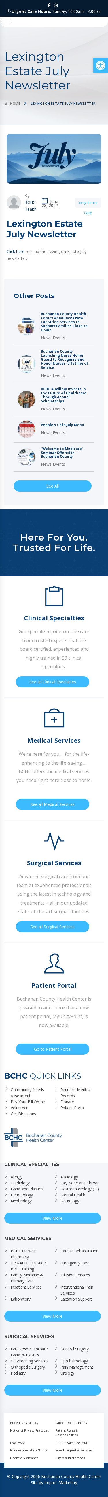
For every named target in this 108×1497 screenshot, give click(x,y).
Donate (67, 1101)
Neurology (69, 1201)
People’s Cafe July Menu (62, 425)
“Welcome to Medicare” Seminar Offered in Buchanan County (62, 453)
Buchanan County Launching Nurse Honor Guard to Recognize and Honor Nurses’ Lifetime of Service (64, 360)
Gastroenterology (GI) (79, 1189)
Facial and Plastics (27, 1189)
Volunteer (19, 1107)
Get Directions (23, 1113)
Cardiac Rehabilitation (79, 1251)
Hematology (22, 1195)
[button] (100, 65)
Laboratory (21, 1299)
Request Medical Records (76, 1092)
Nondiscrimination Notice (28, 1450)
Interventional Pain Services (77, 1290)
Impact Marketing (60, 1482)
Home (15, 103)
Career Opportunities (71, 1422)
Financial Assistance (24, 1458)
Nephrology (21, 1201)
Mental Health (72, 1195)
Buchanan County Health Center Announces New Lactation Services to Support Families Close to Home (64, 322)
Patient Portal (72, 1107)
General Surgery (74, 1349)
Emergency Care (75, 1263)
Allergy (16, 1177)
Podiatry (18, 1373)
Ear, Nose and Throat (79, 1183)
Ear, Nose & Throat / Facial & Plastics (30, 1352)
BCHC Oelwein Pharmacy (24, 1254)
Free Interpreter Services (74, 1450)
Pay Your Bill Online (28, 1101)
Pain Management (76, 1367)
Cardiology (20, 1183)
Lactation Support (76, 1299)
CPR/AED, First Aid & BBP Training (30, 1266)
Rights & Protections (70, 1458)
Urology (67, 1373)
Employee (17, 1443)
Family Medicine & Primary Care (27, 1278)
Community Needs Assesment (28, 1092)
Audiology (69, 1177)
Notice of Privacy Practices (29, 1430)
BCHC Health (30, 206)
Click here (15, 251)
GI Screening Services (29, 1361)
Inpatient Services (26, 1287)
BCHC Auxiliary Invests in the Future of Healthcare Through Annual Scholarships (63, 395)
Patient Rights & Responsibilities (67, 1432)
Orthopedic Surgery (28, 1367)
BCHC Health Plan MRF (72, 1443)
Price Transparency (24, 1422)
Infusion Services (75, 1275)
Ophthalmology (74, 1361)
